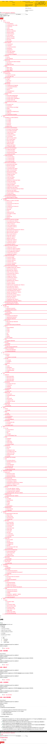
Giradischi (9, 361)
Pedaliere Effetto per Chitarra (13, 267)
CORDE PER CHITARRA (9, 256)
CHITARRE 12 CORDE (11, 213)
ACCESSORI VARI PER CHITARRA (12, 219)
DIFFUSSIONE (7, 78)
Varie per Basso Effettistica (13, 191)
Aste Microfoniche (11, 582)
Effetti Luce (9, 394)
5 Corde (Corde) (10, 159)
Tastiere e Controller (11, 357)
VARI (6, 459)
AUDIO (4, 20)
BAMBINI (6, 566)
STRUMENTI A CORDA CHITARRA (12, 200)
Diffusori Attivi (10, 29)
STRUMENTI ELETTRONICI (10, 457)
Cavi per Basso (10, 133)
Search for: (2, 14)
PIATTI (6, 326)
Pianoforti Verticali (11, 476)
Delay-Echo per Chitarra (12, 272)
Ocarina (8, 463)
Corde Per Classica (11, 258)
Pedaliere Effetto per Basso (13, 186)
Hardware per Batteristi (12, 315)
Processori (9, 92)
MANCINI (9, 124)
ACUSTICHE (9, 202)
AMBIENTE (7, 375)
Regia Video (9, 610)
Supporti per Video (11, 611)
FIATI (4, 426)
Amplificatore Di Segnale (12, 85)
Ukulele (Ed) (9, 519)
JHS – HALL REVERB (5, 697)
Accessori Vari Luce (11, 383)
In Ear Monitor (10, 35)
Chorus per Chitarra (11, 279)
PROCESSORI (7, 84)
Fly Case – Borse (10, 369)
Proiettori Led (10, 399)
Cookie (13, 4)
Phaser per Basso (11, 184)
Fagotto (8, 440)
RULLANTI (7, 342)
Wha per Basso (10, 193)
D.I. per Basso (10, 136)
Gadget (8, 592)
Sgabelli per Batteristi (12, 317)
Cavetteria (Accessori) (12, 570)
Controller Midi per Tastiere (13, 488)
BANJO (8, 218)
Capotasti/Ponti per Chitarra (13, 222)
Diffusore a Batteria (11, 31)
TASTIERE (7, 497)
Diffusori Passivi (10, 32)
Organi (8, 503)
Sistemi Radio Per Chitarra (13, 303)
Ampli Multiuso (10, 23)
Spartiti (8, 545)
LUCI (4, 373)
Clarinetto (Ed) (10, 525)
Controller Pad (10, 76)
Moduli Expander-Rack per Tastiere (15, 492)
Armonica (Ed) (10, 522)
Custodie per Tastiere (12, 481)
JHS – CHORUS (4, 682)
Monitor (8, 82)
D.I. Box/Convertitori (11, 47)
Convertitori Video (11, 604)
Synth (8, 504)
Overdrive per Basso (11, 183)
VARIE (6, 103)
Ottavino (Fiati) (10, 444)
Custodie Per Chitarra (12, 226)
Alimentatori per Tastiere (12, 495)
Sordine (8, 456)
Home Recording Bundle (12, 95)
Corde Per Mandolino (11, 263)
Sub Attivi (9, 39)
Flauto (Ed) (9, 529)
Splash (8, 336)
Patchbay (9, 110)
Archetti (9, 423)
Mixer (8, 355)
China (8, 330)
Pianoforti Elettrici (11, 475)
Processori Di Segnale (12, 54)
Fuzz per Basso (10, 175)
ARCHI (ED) (7, 557)
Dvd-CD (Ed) (10, 539)
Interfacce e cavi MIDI (12, 101)
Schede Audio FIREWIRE (12, 97)
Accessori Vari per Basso (12, 129)
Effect (8, 329)
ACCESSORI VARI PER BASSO (11, 127)
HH (7, 333)
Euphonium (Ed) (10, 528)
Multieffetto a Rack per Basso (13, 180)
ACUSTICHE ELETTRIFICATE (13, 203)
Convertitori (9, 88)
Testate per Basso (11, 154)
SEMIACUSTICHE (10, 212)
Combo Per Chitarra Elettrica (13, 250)
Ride (8, 334)
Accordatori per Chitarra (12, 221)
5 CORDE (9, 120)
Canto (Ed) (9, 563)
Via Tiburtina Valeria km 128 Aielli (40, 4)
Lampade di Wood (11, 395)
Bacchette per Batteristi (12, 321)
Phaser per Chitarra (11, 274)
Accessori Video (10, 601)
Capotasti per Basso (11, 132)
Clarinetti (9, 438)
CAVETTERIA (7, 569)
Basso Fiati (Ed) (10, 523)
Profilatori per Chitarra (12, 253)
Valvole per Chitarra (11, 242)
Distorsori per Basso (11, 171)
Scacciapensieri (10, 464)
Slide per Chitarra (11, 238)
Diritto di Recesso (28, 8)
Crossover (9, 45)
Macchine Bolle (10, 376)
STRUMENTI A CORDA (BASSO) (11, 117)
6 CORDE (9, 122)
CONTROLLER (7, 73)
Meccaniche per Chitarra (12, 231)
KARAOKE (7, 55)
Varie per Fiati (10, 466)
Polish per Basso (10, 142)
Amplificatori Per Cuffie (12, 25)
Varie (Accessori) (11, 597)
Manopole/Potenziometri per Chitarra (15, 229)
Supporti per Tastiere (12, 485)
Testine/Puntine (10, 370)
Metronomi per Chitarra (12, 232)
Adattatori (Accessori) (12, 589)
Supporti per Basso (11, 145)
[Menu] (0, 615)
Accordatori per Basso (12, 130)
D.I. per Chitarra (10, 228)
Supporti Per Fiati (11, 453)
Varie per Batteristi (11, 351)
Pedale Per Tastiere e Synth (13, 484)
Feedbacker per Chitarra (12, 299)
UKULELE (9, 215)
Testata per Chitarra (11, 254)
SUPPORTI (7, 581)
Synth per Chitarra (11, 298)
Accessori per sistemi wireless (13, 61)
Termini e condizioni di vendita (29, 10)
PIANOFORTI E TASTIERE (7, 470)
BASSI (4, 116)
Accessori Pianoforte (11, 479)
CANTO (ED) (7, 561)
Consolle (9, 360)
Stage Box (9, 573)
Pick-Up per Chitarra (11, 234)
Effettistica (9, 48)
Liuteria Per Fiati (10, 454)
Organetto (9, 510)
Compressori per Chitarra (13, 273)
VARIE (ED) (7, 538)
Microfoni (9, 81)
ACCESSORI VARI (10, 422)
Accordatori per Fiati (11, 451)
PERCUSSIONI (7, 311)
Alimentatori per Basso (12, 164)
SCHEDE (6, 94)
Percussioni (9, 312)
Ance (8, 448)
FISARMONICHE (8, 507)
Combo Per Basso (11, 151)
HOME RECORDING (6, 72)
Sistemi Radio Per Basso (12, 197)
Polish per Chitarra (11, 237)
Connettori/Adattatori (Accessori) (14, 572)
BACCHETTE (7, 320)
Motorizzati (9, 398)
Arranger (9, 498)
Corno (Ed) (9, 526)
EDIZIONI (4, 512)
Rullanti (8, 343)
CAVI (8, 603)
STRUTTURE (7, 404)
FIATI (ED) (7, 520)
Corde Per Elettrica (11, 260)
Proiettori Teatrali (11, 401)
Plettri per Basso (10, 140)
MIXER (6, 66)
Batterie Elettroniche (11, 309)
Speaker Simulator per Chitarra (14, 292)
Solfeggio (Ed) (10, 544)
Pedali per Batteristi (11, 318)
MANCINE (9, 209)
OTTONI (6, 428)
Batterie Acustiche (11, 308)
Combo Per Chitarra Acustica (13, 248)
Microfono (9, 63)
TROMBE (9, 434)
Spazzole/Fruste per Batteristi (13, 324)
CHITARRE (5, 199)
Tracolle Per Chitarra (11, 241)
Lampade (9, 388)
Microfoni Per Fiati (11, 469)
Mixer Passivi (9, 70)
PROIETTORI (7, 392)
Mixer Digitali (9, 69)
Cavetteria (9, 105)
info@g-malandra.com (7, 714)
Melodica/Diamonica (11, 461)
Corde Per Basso (10, 157)
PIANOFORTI (7, 472)
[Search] (27, 14)
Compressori (10, 44)
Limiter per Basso (11, 177)
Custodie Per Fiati (11, 450)
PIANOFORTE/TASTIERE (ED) (11, 550)
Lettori (8, 57)
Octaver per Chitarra (12, 293)
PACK (8, 210)
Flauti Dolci (9, 441)
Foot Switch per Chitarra (12, 286)
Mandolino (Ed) (10, 517)
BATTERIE (4, 305)
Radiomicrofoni (10, 64)
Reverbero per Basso (11, 190)
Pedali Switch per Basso (12, 187)
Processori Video (10, 607)
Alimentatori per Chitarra (12, 287)
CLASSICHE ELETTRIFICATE (12, 206)
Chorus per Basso (11, 167)
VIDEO (4, 598)
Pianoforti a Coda (11, 473)
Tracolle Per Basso (11, 146)
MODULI (6, 487)
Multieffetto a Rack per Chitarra (14, 300)
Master (8, 501)
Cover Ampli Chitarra (11, 225)
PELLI (6, 339)
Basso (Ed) (9, 515)
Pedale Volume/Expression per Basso (15, 188)
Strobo (8, 402)
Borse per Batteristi (11, 349)
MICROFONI (7, 60)
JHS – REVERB (4, 651)
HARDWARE (7, 314)
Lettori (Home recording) (12, 107)
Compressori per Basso (12, 168)
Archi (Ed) (9, 558)
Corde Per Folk (10, 261)
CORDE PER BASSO (9, 155)
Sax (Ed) (9, 532)
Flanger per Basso (11, 174)
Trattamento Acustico (12, 114)
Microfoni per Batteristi (12, 346)
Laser (8, 397)
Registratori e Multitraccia (13, 111)
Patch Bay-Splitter (11, 51)
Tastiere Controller (11, 75)
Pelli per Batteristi (11, 340)
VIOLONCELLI (7, 414)
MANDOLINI (9, 216)
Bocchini (9, 447)
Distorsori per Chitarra (12, 269)
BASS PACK (9, 126)
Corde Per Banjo (10, 257)
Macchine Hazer (10, 379)
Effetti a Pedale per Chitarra (6, 631)
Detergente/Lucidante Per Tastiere (15, 482)
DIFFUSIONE (7, 22)
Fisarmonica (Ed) (11, 552)
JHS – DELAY (3, 667)
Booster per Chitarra (11, 296)
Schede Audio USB (11, 100)
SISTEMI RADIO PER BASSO (10, 196)
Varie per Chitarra (11, 244)
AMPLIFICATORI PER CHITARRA (11, 245)
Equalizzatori (9, 50)
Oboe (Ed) (9, 531)
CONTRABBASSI (8, 417)
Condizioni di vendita (26, 1)
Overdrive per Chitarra (12, 277)
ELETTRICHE (9, 208)
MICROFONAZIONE (9, 467)
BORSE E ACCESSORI (9, 348)
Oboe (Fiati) (9, 442)
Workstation (9, 506)
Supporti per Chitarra (12, 239)
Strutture (9, 405)
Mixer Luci (9, 391)
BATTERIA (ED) (8, 560)
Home (3, 1)
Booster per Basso (11, 165)
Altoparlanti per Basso (12, 152)
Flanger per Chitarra (11, 276)
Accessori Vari (10, 104)
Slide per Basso (10, 143)
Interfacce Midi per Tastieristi (13, 489)
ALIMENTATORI (8, 494)
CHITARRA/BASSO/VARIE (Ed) (11, 513)
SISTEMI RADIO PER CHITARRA (11, 302)
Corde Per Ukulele (11, 264)
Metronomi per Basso (12, 138)
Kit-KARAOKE (10, 58)
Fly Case (9, 578)
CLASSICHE (9, 205)
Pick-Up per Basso (11, 139)
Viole (8, 413)
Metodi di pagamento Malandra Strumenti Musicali (29, 5)
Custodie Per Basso (11, 135)
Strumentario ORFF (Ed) (12, 547)
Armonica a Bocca (11, 460)
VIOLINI (6, 408)
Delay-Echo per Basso (12, 170)
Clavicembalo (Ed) (11, 551)
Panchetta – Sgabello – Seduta (14, 594)
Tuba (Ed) (9, 536)
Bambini (8, 567)
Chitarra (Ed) (10, 516)
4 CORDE (9, 119)
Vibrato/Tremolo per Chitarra (13, 295)
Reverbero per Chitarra (12, 270)
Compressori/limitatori (12, 86)
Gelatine (9, 386)
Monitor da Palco (11, 36)
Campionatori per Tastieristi (13, 491)
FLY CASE (7, 575)
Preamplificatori (10, 52)
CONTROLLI (7, 354)
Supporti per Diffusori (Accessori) (14, 586)
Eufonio (8, 431)
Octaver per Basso (11, 181)
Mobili (8, 108)
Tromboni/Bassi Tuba (12, 435)
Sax (7, 432)
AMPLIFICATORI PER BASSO (11, 148)
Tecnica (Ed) (10, 548)
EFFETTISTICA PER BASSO (10, 162)
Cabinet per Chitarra (11, 247)
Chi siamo (11, 1)
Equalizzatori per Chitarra (12, 280)
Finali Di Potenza (10, 34)
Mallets (8, 323)
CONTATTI (37, 1)
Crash (8, 332)
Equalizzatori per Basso (12, 173)
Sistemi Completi (11, 38)
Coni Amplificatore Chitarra (13, 251)
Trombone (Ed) (10, 535)
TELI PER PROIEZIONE (11, 613)
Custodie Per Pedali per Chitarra (14, 289)
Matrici (8, 89)
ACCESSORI (7, 382)
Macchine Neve (10, 380)
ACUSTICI (9, 123)
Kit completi (9, 337)
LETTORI (6, 358)
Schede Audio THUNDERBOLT (13, 98)
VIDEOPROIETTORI (11, 608)
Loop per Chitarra (11, 283)
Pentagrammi (10, 542)
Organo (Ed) (9, 554)
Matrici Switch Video (11, 606)
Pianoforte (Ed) (10, 555)
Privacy (13, 2)
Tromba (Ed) (10, 533)
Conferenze (9, 26)
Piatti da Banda (10, 327)
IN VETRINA (3, 633)
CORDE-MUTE (10, 425)
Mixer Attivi (9, 67)
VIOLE (6, 411)
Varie (8, 371)
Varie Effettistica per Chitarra (13, 290)
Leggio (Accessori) (11, 584)
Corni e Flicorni (10, 429)
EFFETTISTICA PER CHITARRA (11, 266)
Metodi (8, 541)
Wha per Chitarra (11, 282)
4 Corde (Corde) (10, 158)
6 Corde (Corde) (10, 161)
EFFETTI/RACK (8, 42)
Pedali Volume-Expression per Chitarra (15, 285)
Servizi (7, 1)
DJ (3, 352)
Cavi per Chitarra (11, 224)
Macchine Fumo (10, 377)
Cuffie (8, 28)
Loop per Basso (10, 178)
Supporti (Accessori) (11, 579)
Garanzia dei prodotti (29, 2)
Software (9, 113)
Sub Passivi (9, 41)
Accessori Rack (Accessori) (13, 576)
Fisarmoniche (10, 500)
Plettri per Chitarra (11, 235)
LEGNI (6, 437)
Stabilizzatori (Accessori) (12, 595)
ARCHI (4, 407)
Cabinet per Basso (11, 149)
